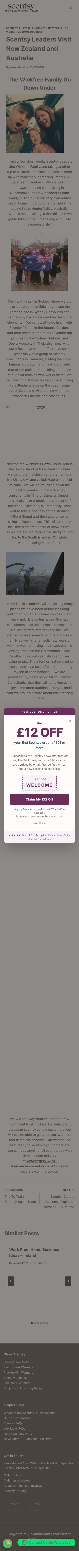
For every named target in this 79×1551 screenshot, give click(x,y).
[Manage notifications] (8, 1542)
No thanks (39, 822)
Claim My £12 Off (39, 799)
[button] (46, 1542)
